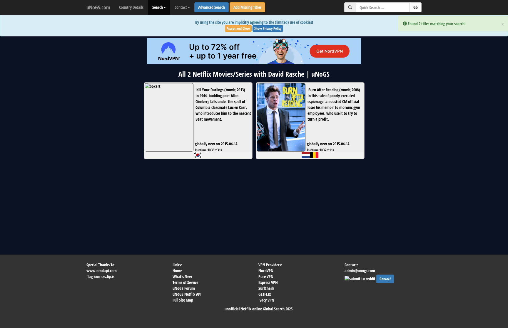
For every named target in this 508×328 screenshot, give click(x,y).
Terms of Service (185, 282)
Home (177, 270)
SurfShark (266, 288)
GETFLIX (264, 294)
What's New (182, 276)
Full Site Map (183, 300)
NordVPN (265, 270)
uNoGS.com (98, 7)
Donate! (385, 278)
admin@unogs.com (360, 270)
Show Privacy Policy (267, 28)
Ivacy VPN (266, 300)
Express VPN (268, 282)
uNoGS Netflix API (187, 294)
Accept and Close (238, 28)
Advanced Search (211, 7)
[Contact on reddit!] (360, 278)
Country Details (131, 7)
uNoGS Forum (184, 288)
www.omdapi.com (101, 270)
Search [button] (157, 7)
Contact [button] (181, 7)
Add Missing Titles (247, 7)
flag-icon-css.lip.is (100, 276)
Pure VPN (265, 276)
